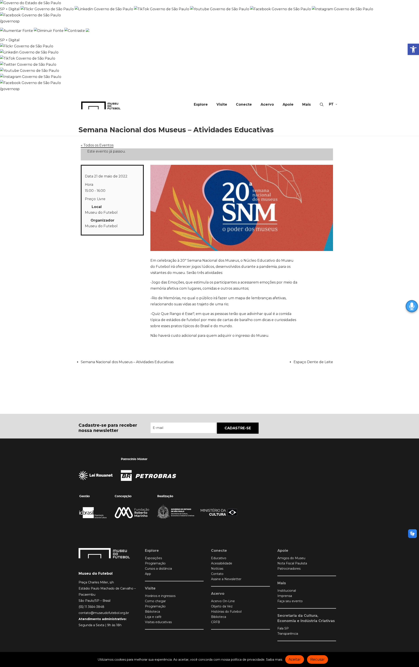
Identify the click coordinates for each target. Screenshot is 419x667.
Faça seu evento (290, 601)
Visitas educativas (158, 622)
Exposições (153, 558)
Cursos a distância (158, 569)
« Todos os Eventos (97, 145)
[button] (413, 49)
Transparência (287, 634)
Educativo (218, 558)
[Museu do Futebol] (100, 105)
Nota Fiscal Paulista (292, 563)
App (148, 574)
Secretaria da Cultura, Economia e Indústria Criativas (306, 618)
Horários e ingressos (160, 596)
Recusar (317, 659)
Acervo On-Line (223, 601)
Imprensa (284, 596)
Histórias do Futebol (226, 612)
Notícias (217, 569)
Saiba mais (274, 660)
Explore (152, 550)
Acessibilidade (221, 563)
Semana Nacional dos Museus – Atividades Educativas (127, 362)
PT (331, 104)
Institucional (286, 591)
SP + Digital (10, 9)
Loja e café (153, 617)
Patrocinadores (289, 569)
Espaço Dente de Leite (313, 362)
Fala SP (283, 628)
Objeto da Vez (222, 606)
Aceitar (294, 659)
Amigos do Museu (291, 558)
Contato (217, 574)
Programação (155, 563)
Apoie (282, 550)
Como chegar (155, 601)
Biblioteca (152, 612)
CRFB (215, 622)
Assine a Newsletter (226, 579)
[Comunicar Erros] (87, 31)
